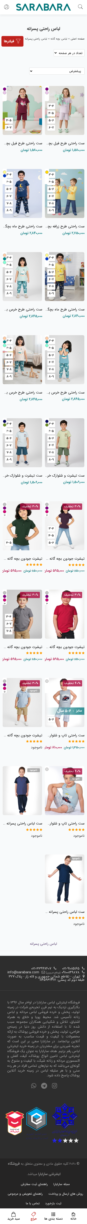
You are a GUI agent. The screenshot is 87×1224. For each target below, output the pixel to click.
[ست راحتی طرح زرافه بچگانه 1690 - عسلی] (65, 195)
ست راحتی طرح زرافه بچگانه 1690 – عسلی (65, 226)
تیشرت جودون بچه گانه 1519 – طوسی (22, 647)
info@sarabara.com (23, 972)
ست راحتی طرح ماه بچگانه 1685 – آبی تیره (22, 226)
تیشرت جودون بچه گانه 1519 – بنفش (65, 559)
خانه (73, 1218)
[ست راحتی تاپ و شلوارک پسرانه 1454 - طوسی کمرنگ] (65, 704)
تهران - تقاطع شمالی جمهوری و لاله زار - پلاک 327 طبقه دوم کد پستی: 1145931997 (47, 978)
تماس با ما (33, 1203)
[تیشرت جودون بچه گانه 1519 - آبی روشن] (22, 704)
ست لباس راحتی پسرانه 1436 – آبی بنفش (22, 823)
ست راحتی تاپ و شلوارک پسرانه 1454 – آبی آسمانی (65, 823)
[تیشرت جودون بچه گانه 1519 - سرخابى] (65, 615)
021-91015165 (71, 969)
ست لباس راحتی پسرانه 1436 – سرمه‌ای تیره (65, 912)
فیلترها (9, 41)
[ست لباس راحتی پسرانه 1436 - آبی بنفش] (22, 792)
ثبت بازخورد (53, 1203)
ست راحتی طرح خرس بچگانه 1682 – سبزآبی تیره (65, 392)
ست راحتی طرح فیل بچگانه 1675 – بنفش (22, 143)
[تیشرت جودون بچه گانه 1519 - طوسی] (22, 615)
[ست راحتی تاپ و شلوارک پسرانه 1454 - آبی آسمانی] (65, 792)
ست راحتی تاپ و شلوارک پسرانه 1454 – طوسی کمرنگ (65, 735)
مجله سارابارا (61, 1184)
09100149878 (71, 972)
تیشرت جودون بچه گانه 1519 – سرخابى (65, 647)
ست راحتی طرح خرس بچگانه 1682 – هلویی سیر (22, 392)
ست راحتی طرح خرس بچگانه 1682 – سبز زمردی (22, 309)
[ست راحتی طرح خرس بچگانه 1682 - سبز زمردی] (22, 278)
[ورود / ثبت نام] (7, 7)
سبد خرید (13, 1218)
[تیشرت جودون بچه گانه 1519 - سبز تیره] (22, 527)
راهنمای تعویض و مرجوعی (25, 1193)
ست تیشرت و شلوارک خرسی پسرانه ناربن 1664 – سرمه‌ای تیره (22, 476)
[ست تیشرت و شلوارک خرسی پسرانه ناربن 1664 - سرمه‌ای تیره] (22, 444)
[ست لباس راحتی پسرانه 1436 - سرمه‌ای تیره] (65, 880)
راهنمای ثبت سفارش (34, 1184)
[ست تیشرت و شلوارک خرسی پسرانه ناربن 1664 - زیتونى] (65, 444)
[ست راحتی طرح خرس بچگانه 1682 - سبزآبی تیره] (65, 361)
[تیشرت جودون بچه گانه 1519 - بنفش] (65, 527)
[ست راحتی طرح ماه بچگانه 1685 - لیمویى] (65, 278)
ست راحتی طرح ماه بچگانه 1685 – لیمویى (65, 309)
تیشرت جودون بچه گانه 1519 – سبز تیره (22, 559)
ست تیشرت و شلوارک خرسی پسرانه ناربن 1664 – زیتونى (65, 476)
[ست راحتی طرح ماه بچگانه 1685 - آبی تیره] (22, 195)
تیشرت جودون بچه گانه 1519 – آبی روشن (22, 735)
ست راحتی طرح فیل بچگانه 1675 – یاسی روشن (65, 143)
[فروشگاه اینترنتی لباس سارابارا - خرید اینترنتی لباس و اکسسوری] (43, 7)
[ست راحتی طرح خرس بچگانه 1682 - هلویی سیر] (22, 361)
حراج (33, 1218)
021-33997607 (41, 969)
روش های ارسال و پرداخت (65, 1193)
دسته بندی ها (53, 1218)
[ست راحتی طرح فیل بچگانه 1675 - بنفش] (22, 112)
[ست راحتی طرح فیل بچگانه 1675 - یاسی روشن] (65, 112)
